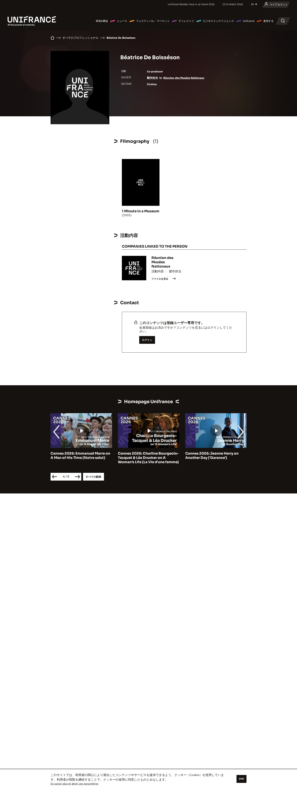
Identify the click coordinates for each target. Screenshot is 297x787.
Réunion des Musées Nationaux (183, 77)
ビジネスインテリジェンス (218, 21)
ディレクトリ (186, 21)
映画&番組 (102, 21)
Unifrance (248, 21)
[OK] (241, 778)
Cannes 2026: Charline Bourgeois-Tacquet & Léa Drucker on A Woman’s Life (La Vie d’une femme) (148, 457)
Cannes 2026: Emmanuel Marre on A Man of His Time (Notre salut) (80, 455)
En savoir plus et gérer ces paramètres (74, 783)
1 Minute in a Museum (140, 211)
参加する (268, 21)
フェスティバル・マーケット (153, 21)
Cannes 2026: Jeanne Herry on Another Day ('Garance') (212, 455)
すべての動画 (93, 476)
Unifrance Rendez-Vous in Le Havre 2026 (191, 4)
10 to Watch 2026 (232, 4)
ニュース (122, 21)
